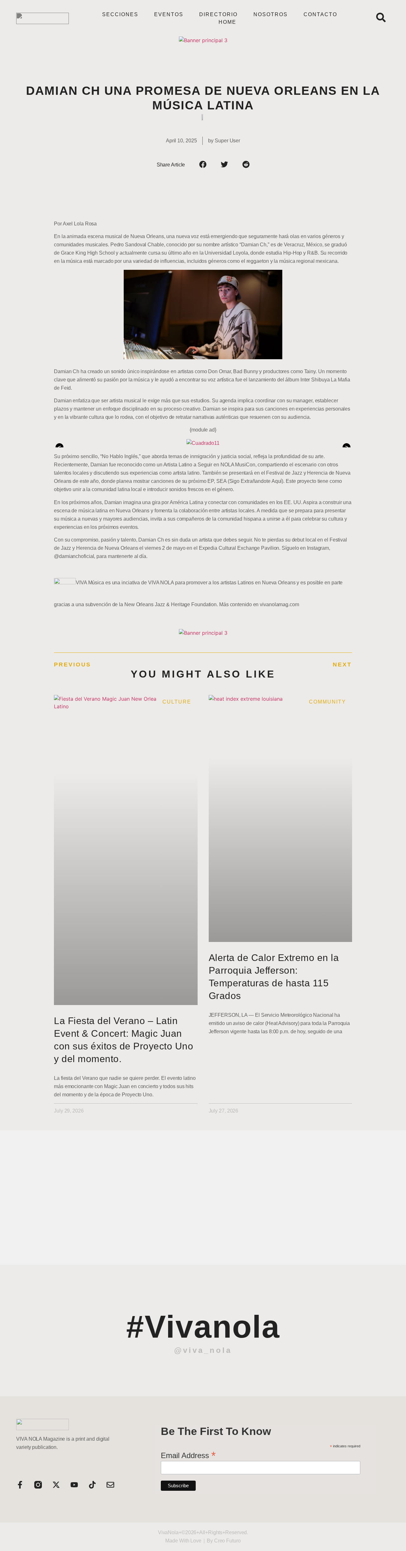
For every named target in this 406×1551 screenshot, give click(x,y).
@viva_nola (203, 1350)
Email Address (188, 1454)
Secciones (120, 14)
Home (227, 22)
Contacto (320, 14)
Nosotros (270, 14)
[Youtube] (74, 1485)
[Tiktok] (92, 1485)
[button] (203, 164)
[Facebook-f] (20, 1485)
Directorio (218, 14)
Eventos (168, 14)
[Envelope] (110, 1485)
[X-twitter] (56, 1485)
